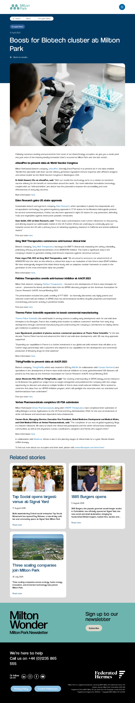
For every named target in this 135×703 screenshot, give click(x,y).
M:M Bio (75, 367)
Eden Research (63, 206)
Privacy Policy (21, 688)
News (28, 18)
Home (18, 18)
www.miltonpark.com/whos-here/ (90, 447)
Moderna (38, 439)
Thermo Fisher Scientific (26, 318)
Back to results (20, 57)
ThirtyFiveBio (38, 367)
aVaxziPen (53, 168)
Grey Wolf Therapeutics (43, 246)
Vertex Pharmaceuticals (43, 408)
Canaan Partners (106, 367)
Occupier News (44, 18)
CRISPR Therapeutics (74, 408)
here (33, 195)
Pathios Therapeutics (52, 284)
